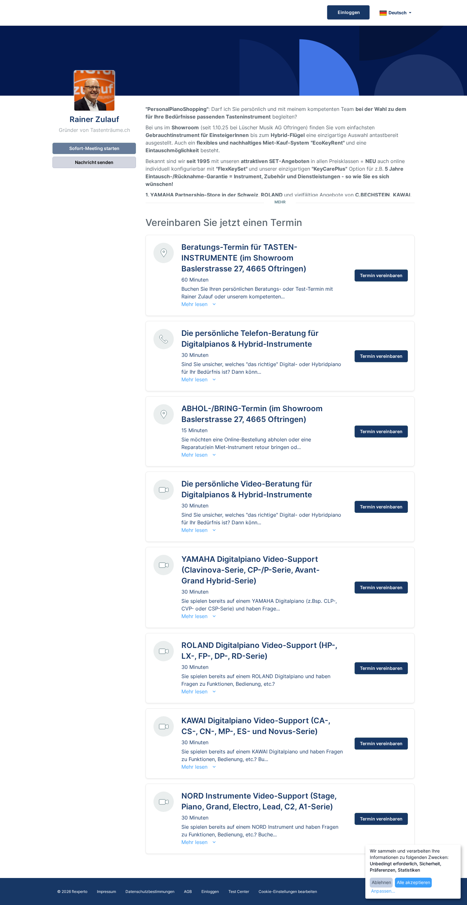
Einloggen (348, 12)
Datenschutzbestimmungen (149, 891)
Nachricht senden (94, 162)
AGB (188, 891)
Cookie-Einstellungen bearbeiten (288, 891)
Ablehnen (381, 882)
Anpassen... (383, 891)
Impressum (106, 891)
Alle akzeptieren (413, 882)
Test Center (238, 891)
